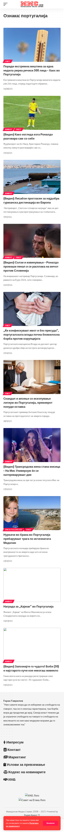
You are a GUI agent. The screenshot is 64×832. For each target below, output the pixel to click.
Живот (8, 129)
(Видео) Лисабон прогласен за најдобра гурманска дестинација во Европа (31, 200)
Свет (7, 61)
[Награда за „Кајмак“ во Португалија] (32, 585)
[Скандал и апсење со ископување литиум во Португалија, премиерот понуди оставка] (32, 377)
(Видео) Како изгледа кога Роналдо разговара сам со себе (28, 136)
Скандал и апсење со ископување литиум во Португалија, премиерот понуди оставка (27, 402)
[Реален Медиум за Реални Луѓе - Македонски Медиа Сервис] (32, 4)
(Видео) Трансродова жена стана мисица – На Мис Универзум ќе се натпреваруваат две (31, 470)
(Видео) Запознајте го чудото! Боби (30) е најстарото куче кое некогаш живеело (31, 668)
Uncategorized (13, 530)
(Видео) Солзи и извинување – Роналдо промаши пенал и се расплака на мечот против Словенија (31, 266)
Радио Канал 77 (32, 815)
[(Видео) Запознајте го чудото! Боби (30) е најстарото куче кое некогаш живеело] (32, 645)
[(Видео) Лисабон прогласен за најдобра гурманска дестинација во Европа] (32, 177)
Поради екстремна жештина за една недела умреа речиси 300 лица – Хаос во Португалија (31, 70)
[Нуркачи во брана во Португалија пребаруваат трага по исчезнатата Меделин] (32, 513)
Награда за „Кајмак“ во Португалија (28, 606)
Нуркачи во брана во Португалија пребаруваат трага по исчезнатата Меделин (27, 539)
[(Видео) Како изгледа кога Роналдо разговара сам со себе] (32, 113)
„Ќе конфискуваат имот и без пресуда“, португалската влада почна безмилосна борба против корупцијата (31, 334)
